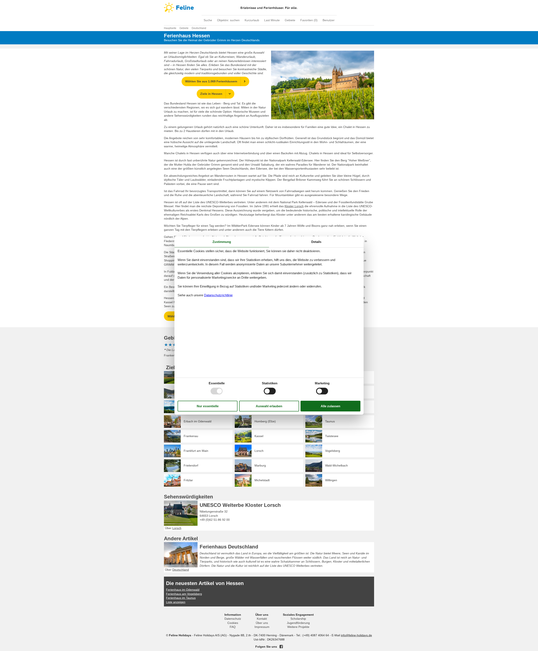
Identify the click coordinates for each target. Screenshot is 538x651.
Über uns (262, 623)
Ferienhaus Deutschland (229, 547)
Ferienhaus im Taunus (181, 598)
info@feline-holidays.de (356, 635)
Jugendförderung (298, 623)
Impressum (261, 627)
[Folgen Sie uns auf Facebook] (281, 646)
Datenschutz (232, 618)
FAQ (233, 627)
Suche (208, 20)
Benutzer (329, 20)
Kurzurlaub (252, 20)
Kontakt (262, 618)
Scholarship (298, 618)
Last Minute (272, 20)
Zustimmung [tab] (221, 242)
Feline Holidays (269, 7)
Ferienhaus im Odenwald (182, 589)
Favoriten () (309, 20)
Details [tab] (316, 242)
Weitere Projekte (298, 627)
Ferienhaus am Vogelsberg (184, 594)
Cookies (232, 623)
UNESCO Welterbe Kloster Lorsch (240, 505)
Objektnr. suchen (228, 20)
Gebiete (290, 20)
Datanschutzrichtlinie (218, 295)
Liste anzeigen (175, 602)
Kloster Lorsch (294, 206)
